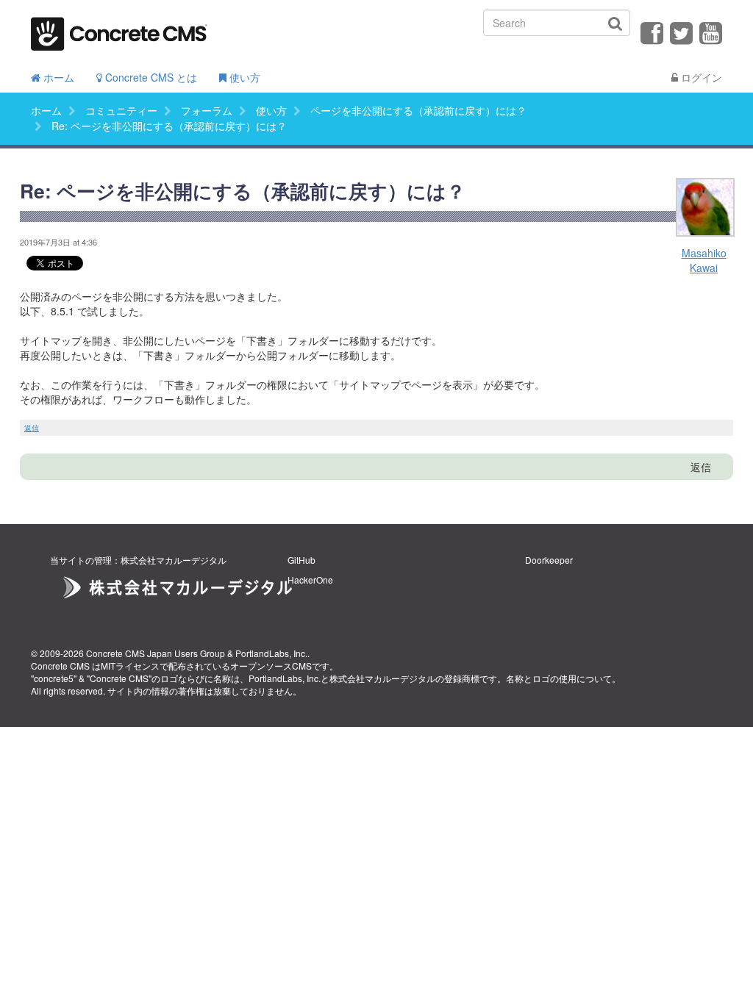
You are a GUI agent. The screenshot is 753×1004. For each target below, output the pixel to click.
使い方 (243, 77)
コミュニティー (121, 110)
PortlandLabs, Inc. (271, 653)
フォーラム (206, 110)
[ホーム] (119, 29)
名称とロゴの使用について (559, 678)
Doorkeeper (549, 559)
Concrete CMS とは (149, 77)
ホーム (57, 77)
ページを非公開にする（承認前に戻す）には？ (418, 110)
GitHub (301, 559)
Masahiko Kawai (704, 260)
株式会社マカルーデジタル (382, 678)
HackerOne (310, 579)
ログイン (700, 77)
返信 (31, 428)
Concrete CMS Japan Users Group (155, 653)
